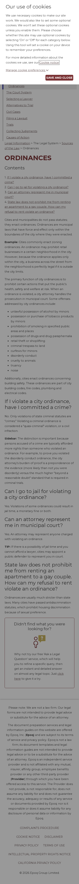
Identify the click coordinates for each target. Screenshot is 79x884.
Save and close (59, 77)
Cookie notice (49, 62)
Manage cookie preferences (26, 70)
